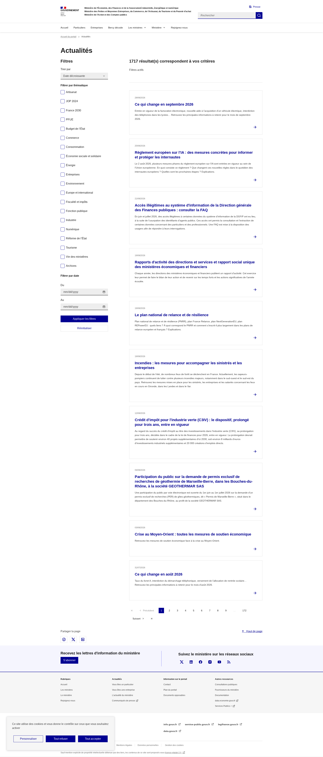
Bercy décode (115, 27)
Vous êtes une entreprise (123, 690)
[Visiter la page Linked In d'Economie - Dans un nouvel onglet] (191, 662)
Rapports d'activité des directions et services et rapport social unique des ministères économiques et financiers (195, 264)
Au (62, 300)
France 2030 (73, 110)
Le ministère (66, 695)
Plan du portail (170, 690)
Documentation (222, 695)
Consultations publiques (226, 684)
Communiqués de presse (123, 700)
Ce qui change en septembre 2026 (164, 104)
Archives (71, 265)
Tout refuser (61, 738)
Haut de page (254, 631)
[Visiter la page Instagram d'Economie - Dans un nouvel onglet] (210, 662)
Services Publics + (223, 706)
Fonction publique (76, 211)
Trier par (65, 69)
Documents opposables (174, 695)
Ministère (157, 27)
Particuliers (79, 27)
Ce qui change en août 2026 (158, 574)
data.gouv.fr (171, 731)
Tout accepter (93, 738)
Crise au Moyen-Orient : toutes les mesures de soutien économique (193, 534)
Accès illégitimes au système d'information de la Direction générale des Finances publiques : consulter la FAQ (193, 207)
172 (244, 610)
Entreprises (97, 27)
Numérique (72, 229)
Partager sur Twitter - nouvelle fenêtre (73, 639)
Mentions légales (124, 745)
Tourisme (71, 247)
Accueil (64, 27)
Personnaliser (28, 738)
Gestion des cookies (174, 745)
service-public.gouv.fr (198, 724)
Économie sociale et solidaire (83, 156)
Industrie (71, 220)
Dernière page (151, 618)
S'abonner (69, 660)
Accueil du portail (68, 36)
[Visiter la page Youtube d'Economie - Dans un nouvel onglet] (219, 662)
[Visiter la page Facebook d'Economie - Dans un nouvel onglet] (200, 662)
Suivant (136, 618)
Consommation (75, 146)
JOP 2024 (72, 101)
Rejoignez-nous (179, 27)
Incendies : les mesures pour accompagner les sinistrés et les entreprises (188, 365)
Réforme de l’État (76, 238)
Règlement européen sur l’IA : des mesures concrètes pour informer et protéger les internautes (194, 154)
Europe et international (79, 192)
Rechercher (259, 15)
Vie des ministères (77, 256)
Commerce (72, 137)
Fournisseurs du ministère (227, 690)
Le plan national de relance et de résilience (171, 315)
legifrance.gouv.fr (228, 724)
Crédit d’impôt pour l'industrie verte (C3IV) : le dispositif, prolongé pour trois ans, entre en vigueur (192, 422)
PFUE (69, 119)
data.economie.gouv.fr (225, 700)
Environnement (75, 183)
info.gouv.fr (170, 724)
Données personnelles (148, 745)
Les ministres (135, 27)
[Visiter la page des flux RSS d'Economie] (228, 662)
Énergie (70, 165)
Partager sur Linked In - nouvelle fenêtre (82, 639)
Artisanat (71, 92)
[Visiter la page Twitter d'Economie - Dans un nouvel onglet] (181, 662)
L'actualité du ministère (122, 695)
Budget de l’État (75, 128)
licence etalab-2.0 (173, 752)
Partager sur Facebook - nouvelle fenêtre (64, 639)
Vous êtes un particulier (122, 684)
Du (62, 285)
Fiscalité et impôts (76, 201)
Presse (256, 6)
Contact (167, 684)
